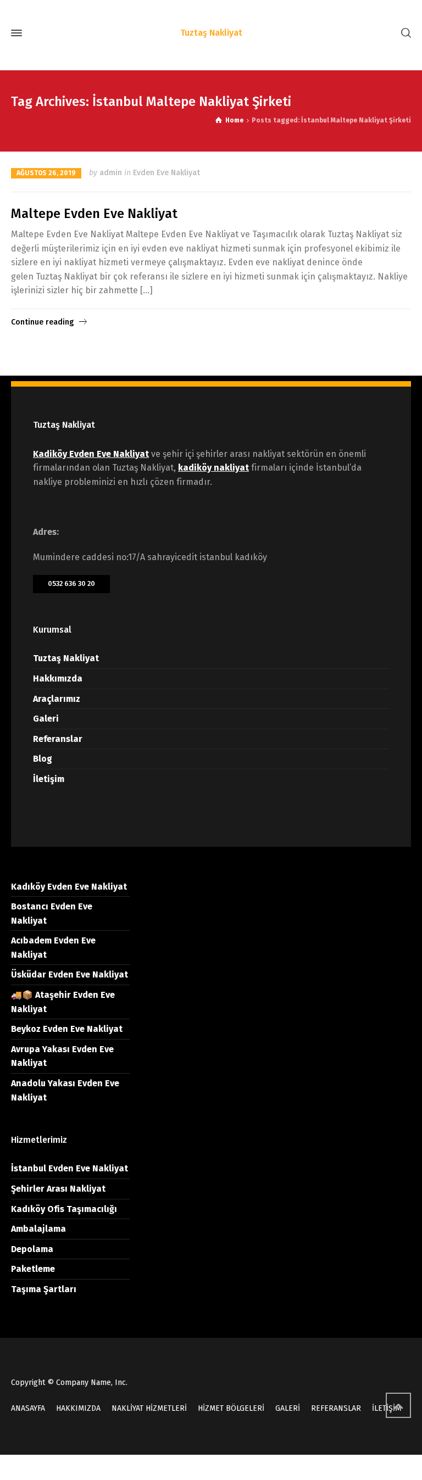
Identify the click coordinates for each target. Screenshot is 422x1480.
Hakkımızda (57, 678)
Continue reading (42, 322)
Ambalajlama (38, 1229)
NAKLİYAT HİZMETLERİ (149, 1408)
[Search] (404, 33)
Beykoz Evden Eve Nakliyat (67, 1029)
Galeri (46, 718)
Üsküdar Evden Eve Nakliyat (69, 974)
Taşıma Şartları (43, 1289)
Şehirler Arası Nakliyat (58, 1188)
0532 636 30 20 (71, 583)
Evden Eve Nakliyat (166, 172)
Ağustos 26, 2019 (46, 173)
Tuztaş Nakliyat (66, 658)
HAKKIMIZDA (78, 1408)
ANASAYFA (28, 1408)
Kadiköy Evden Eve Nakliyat (91, 454)
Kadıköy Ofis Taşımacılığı (64, 1209)
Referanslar (57, 739)
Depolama (32, 1249)
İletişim (48, 779)
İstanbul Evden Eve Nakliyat (69, 1168)
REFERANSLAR (336, 1408)
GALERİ (287, 1408)
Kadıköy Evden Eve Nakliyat (69, 886)
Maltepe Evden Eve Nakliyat (94, 213)
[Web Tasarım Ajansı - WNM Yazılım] (211, 1467)
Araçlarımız (56, 699)
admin (110, 172)
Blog (42, 758)
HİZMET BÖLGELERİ (231, 1408)
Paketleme (33, 1269)
